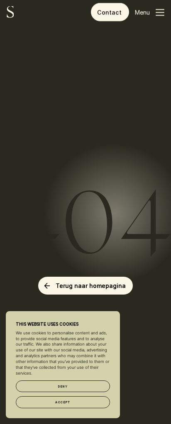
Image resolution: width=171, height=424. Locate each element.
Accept (63, 402)
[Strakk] (10, 12)
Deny (63, 386)
